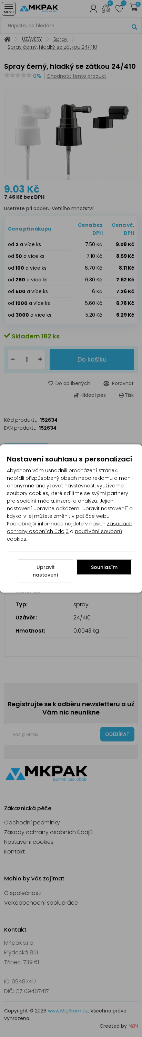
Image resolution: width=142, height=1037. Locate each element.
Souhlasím (104, 567)
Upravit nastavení (45, 571)
